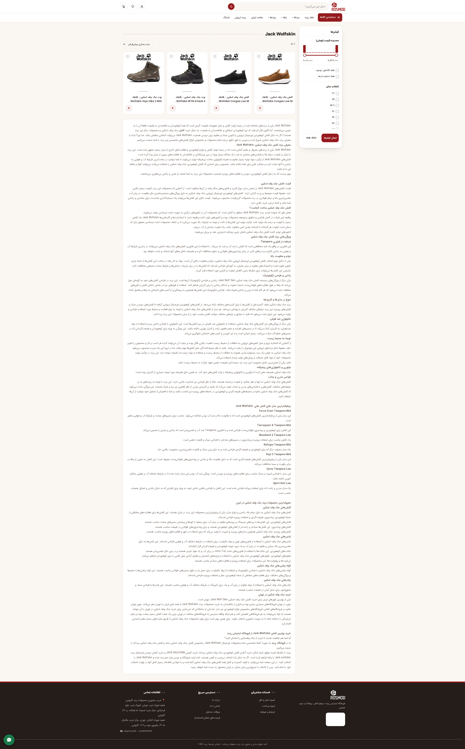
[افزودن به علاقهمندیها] (259, 56)
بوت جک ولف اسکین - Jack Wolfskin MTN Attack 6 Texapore (190, 99)
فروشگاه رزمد (278, 643)
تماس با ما (215, 706)
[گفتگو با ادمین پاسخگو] (9, 739)
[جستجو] (231, 6)
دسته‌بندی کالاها (328, 17)
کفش (181, 130)
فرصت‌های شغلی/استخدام (207, 718)
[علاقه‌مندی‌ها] (133, 6)
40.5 (332, 105)
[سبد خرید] (124, 6)
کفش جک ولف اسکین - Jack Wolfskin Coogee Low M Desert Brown (277, 99)
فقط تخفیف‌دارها (326, 76)
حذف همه (311, 138)
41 (333, 111)
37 (333, 93)
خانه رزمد (309, 18)
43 (333, 123)
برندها (273, 18)
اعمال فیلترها (330, 138)
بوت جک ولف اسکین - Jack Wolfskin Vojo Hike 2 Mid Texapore (146, 99)
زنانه (285, 18)
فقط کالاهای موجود (325, 70)
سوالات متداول (213, 712)
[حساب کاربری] (142, 6)
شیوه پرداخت (268, 706)
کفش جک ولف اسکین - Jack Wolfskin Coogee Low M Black (233, 99)
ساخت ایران (257, 18)
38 (333, 99)
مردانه (297, 18)
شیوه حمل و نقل (267, 700)
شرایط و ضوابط (267, 712)
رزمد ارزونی (240, 18)
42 (333, 117)
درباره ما (216, 700)
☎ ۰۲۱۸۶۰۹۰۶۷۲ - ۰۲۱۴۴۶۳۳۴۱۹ (136, 731)
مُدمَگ (226, 18)
